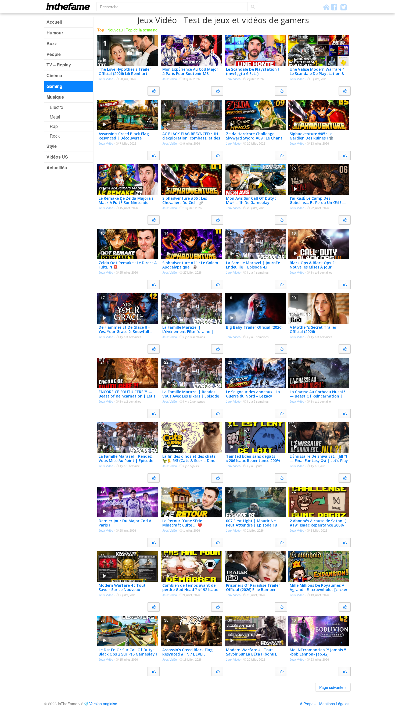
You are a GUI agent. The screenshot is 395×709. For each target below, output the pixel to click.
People (53, 54)
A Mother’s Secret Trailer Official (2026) (313, 329)
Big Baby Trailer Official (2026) (254, 327)
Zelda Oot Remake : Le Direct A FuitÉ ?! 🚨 (128, 265)
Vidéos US (57, 157)
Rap (54, 126)
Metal (55, 117)
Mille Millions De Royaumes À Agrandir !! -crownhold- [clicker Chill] (318, 590)
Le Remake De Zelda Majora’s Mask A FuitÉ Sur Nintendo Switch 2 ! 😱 (126, 203)
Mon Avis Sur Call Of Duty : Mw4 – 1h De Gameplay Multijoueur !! (251, 203)
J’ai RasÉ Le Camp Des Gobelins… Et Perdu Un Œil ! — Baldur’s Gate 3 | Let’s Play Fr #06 (318, 205)
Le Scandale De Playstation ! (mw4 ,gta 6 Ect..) (252, 71)
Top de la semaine (141, 30)
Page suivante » (333, 687)
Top (100, 30)
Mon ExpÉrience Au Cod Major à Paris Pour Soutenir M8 (190, 71)
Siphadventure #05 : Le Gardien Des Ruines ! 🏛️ (311, 136)
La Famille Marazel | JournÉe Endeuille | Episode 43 (253, 265)
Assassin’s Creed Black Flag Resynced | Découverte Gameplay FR (124, 138)
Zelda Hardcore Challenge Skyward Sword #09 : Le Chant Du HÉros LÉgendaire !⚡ (254, 138)
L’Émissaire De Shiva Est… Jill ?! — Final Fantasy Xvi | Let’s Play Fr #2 (319, 461)
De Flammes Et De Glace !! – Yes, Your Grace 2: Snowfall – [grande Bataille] (125, 332)
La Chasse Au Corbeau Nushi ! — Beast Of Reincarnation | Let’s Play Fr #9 (317, 396)
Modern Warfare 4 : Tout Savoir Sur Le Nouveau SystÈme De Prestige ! (122, 590)
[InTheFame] (69, 6)
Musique (55, 97)
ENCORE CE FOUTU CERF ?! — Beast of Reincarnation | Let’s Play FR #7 (127, 396)
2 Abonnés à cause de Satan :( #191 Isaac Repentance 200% (318, 523)
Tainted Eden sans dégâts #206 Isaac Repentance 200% (253, 458)
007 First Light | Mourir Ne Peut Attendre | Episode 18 (251, 523)
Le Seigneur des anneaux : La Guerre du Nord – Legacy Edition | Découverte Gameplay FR (253, 398)
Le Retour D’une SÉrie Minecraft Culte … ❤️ (182, 523)
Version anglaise (103, 703)
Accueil (54, 22)
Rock (55, 136)
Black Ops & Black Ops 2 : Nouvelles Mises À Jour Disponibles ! (313, 267)
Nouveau (115, 30)
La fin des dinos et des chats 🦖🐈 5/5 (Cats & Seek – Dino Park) (189, 461)
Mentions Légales (334, 703)
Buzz (51, 43)
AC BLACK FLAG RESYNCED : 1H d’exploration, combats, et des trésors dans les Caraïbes (191, 138)
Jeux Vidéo (106, 79)
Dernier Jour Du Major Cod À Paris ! (125, 523)
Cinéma (54, 75)
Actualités (56, 167)
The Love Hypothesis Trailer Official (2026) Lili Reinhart (125, 71)
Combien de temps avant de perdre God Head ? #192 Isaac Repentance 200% (190, 590)
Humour (54, 33)
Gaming (54, 86)
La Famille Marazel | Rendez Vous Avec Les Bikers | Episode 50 (190, 396)
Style (51, 146)
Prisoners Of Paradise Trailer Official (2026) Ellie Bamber (253, 587)
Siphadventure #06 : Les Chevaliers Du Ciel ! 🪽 (184, 200)
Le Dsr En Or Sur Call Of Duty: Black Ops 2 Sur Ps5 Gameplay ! (128, 652)
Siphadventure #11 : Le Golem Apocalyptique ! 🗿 (190, 265)
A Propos (307, 703)
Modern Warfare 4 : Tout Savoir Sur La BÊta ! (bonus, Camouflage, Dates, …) (251, 654)
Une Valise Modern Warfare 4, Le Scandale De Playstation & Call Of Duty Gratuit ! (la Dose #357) (318, 76)
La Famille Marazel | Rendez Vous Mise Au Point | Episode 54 (126, 461)
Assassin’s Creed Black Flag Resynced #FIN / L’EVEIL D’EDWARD (187, 654)
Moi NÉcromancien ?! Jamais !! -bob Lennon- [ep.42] (318, 652)
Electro (56, 107)
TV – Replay (58, 65)
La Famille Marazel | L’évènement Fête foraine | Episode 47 (187, 332)
